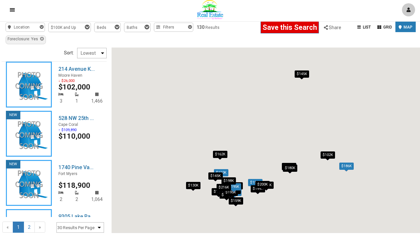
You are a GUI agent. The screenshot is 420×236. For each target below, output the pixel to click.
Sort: (69, 52)
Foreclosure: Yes (24, 39)
